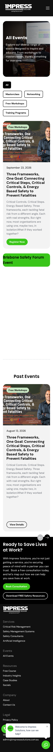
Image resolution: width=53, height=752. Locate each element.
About (6, 700)
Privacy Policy (10, 719)
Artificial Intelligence (14, 640)
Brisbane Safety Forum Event (23, 260)
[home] (18, 8)
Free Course (9, 670)
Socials (7, 685)
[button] (47, 8)
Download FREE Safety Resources (25, 595)
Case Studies (10, 680)
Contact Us (9, 704)
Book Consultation (16, 586)
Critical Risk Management (16, 626)
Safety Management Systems (18, 631)
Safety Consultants (13, 636)
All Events (8, 655)
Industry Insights (12, 675)
